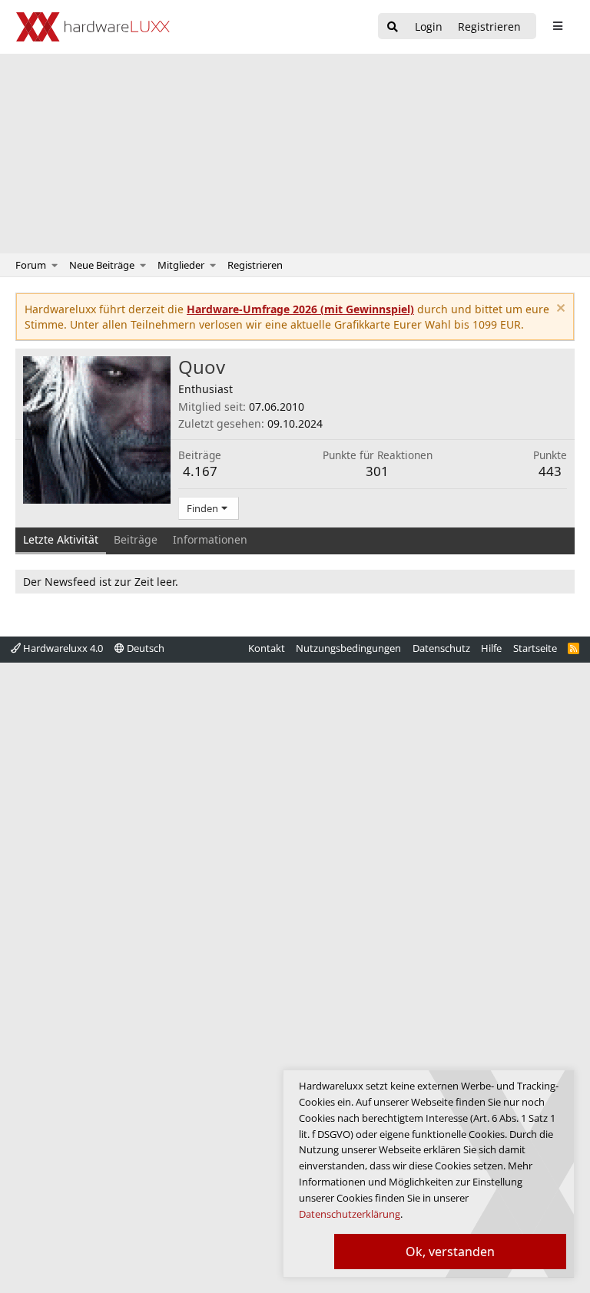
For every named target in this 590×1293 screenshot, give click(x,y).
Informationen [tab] (210, 539)
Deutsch (144, 648)
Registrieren (255, 265)
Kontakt (266, 648)
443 (550, 471)
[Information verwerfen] (558, 310)
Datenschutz (441, 648)
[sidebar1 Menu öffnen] (557, 26)
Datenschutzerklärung (349, 1214)
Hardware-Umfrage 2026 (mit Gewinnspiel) (300, 309)
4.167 (200, 471)
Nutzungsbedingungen (348, 648)
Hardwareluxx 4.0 (62, 648)
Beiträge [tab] (135, 539)
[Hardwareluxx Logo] (93, 27)
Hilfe (491, 648)
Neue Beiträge (101, 265)
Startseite (535, 648)
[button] (55, 264)
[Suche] (392, 27)
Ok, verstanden (450, 1251)
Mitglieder (180, 265)
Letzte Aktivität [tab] (60, 539)
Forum (30, 265)
